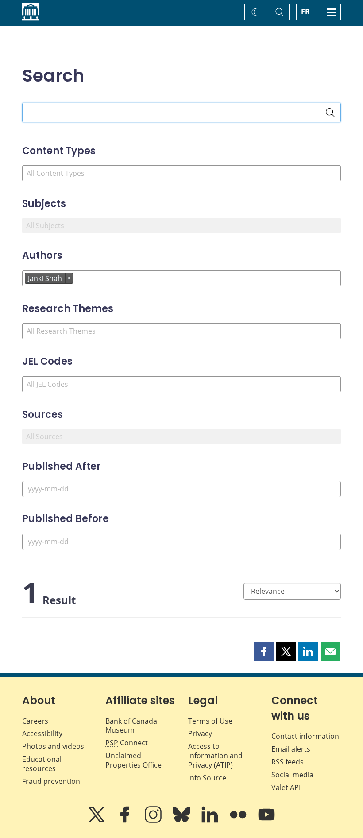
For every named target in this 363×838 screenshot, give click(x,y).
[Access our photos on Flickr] (239, 821)
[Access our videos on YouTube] (266, 821)
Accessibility (42, 733)
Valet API (286, 787)
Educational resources (42, 763)
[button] (264, 651)
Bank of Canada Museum (131, 725)
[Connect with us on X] (97, 821)
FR (305, 11)
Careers (35, 721)
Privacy (200, 733)
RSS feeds (287, 762)
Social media (292, 775)
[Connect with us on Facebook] (126, 821)
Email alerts (290, 749)
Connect (126, 743)
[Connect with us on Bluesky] (182, 821)
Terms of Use (210, 721)
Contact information (305, 736)
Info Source (207, 778)
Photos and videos (53, 746)
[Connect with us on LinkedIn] (211, 821)
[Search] (330, 112)
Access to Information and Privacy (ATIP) (215, 755)
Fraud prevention (51, 781)
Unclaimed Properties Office (133, 760)
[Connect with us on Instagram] (154, 821)
